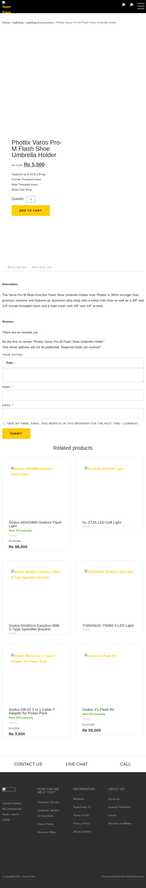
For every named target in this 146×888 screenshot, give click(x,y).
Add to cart (30, 210)
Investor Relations (119, 807)
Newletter (78, 798)
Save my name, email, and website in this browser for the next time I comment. (73, 423)
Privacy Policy (81, 823)
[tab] (17, 267)
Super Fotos (28, 876)
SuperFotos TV (82, 807)
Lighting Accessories (40, 22)
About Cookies (81, 831)
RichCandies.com (134, 876)
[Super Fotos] (6, 8)
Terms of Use (81, 815)
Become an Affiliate (119, 823)
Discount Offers (47, 832)
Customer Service (48, 802)
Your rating (12, 354)
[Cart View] (131, 5)
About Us (113, 798)
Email (7, 405)
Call (125, 764)
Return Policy (46, 823)
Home (6, 22)
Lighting (17, 22)
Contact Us (28, 764)
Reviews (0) (42, 267)
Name (7, 387)
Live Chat (77, 764)
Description (17, 267)
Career (112, 815)
